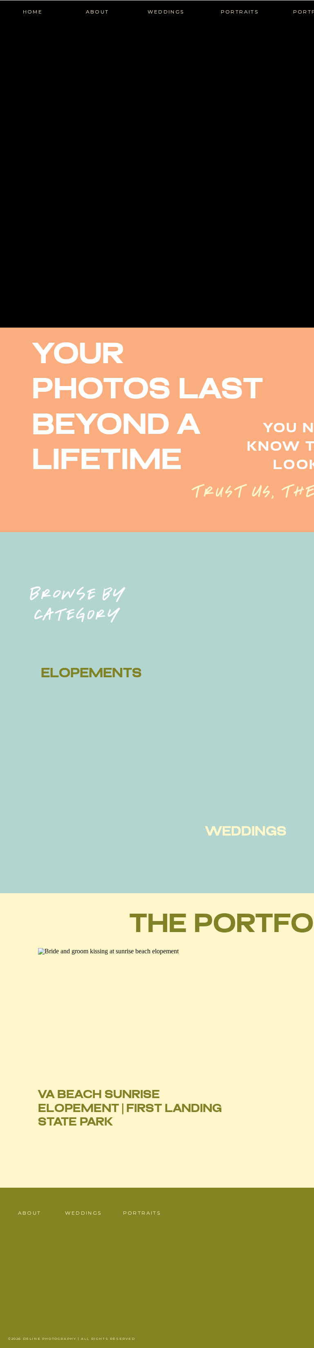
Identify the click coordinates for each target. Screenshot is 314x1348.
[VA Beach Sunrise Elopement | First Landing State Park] (132, 1010)
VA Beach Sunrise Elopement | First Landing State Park (130, 1109)
